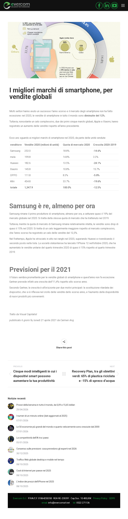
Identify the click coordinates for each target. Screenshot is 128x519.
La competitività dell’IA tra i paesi (32, 437)
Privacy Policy (100, 498)
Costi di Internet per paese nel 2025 (33, 470)
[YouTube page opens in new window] (114, 5)
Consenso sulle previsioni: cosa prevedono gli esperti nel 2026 (46, 448)
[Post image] (11, 406)
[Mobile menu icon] (123, 5)
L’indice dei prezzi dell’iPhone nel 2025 (35, 481)
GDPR (112, 498)
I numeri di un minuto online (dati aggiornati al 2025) (41, 416)
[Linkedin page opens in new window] (106, 5)
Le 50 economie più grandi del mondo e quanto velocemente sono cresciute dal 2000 (57, 427)
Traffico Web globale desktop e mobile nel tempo (40, 459)
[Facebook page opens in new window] (99, 5)
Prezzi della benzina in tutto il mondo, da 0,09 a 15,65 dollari (45, 405)
